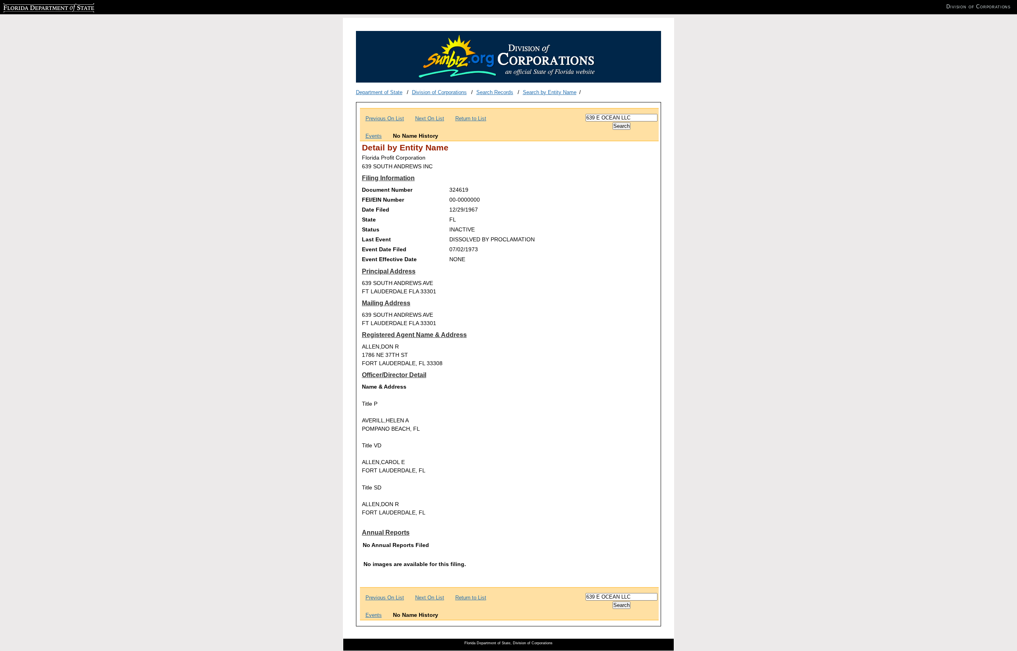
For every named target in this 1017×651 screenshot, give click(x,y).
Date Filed (375, 209)
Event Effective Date (389, 259)
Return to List (470, 118)
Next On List (429, 118)
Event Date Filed (384, 249)
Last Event (376, 239)
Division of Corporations (439, 92)
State (369, 219)
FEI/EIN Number (383, 199)
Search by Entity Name (549, 92)
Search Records (494, 92)
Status (370, 229)
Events (373, 136)
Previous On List (384, 118)
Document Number (387, 190)
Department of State (379, 92)
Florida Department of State (35, 7)
